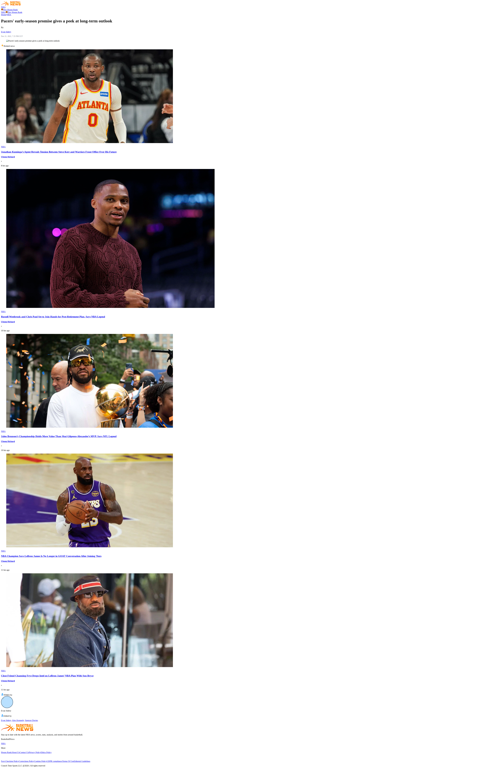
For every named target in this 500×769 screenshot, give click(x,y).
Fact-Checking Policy (10, 761)
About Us (15, 752)
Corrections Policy (26, 761)
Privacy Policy (35, 752)
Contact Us (24, 752)
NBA (3, 7)
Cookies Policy (40, 761)
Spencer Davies (31, 720)
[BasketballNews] (11, 5)
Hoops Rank (6, 752)
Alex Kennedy (18, 720)
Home (3, 15)
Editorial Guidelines (82, 761)
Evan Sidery (6, 32)
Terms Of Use (68, 761)
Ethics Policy (46, 752)
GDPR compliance (54, 761)
